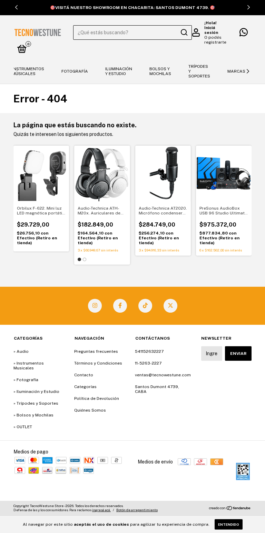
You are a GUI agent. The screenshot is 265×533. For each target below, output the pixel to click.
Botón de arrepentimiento (137, 510)
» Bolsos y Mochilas (33, 415)
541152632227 (149, 351)
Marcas (236, 71)
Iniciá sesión (211, 30)
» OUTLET (22, 426)
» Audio (21, 351)
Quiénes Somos (90, 410)
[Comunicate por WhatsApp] (243, 34)
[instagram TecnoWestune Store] (95, 306)
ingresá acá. (101, 510)
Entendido (228, 524)
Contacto (83, 375)
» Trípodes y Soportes (35, 403)
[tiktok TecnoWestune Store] (145, 306)
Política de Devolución (96, 398)
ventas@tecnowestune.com (163, 375)
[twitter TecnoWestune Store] (170, 306)
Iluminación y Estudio (118, 71)
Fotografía (74, 71)
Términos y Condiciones (98, 363)
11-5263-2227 (148, 363)
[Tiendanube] (230, 509)
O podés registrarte (215, 40)
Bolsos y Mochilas (160, 71)
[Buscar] (183, 32)
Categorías (85, 386)
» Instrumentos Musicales (28, 365)
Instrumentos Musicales (28, 71)
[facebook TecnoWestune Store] (120, 306)
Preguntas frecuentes (96, 351)
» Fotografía (25, 379)
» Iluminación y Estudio (36, 391)
